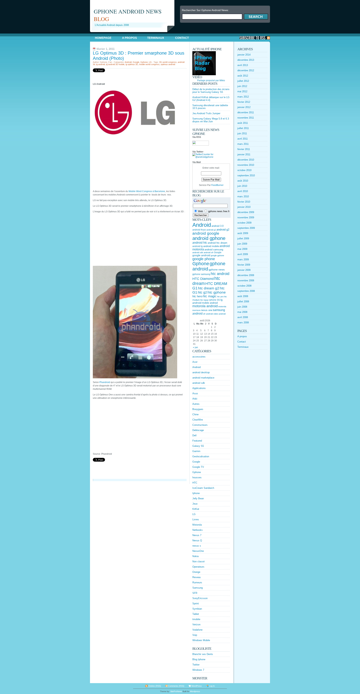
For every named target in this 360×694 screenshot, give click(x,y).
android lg (197, 246)
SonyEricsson (200, 598)
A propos (129, 37)
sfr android (208, 314)
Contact (182, 37)
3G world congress (168, 62)
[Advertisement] (134, 33)
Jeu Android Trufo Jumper (206, 113)
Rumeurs (197, 582)
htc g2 (202, 292)
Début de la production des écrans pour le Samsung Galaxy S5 (211, 90)
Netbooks (197, 530)
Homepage (103, 37)
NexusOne (198, 551)
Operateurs (198, 566)
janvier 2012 (243, 107)
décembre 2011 (245, 112)
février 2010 (243, 201)
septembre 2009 (246, 228)
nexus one (206, 310)
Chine (195, 414)
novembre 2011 (245, 117)
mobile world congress (149, 64)
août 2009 (242, 233)
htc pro (220, 296)
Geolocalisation (200, 456)
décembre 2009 (245, 212)
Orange (196, 572)
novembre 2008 (245, 280)
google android (201, 255)
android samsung (214, 249)
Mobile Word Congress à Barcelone (147, 191)
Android (128, 62)
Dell (194, 435)
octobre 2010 (244, 170)
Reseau (196, 577)
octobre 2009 (244, 222)
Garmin (196, 451)
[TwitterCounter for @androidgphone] (211, 157)
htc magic (210, 296)
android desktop (201, 372)
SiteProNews (176, 691)
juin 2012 (242, 86)
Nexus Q (197, 540)
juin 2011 (242, 133)
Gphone (144, 62)
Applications (199, 388)
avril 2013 (242, 65)
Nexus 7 (196, 535)
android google (205, 233)
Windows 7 (198, 669)
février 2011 (243, 149)
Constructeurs (200, 425)
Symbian (197, 608)
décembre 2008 (245, 275)
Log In (212, 686)
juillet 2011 (243, 128)
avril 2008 (242, 317)
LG (150, 62)
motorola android (205, 306)
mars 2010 (243, 196)
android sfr (208, 252)
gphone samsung (201, 274)
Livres (195, 519)
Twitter (196, 664)
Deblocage (198, 430)
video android (219, 314)
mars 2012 (243, 96)
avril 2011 (242, 138)
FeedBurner (217, 185)
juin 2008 (242, 306)
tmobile (196, 619)
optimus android (168, 64)
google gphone (217, 255)
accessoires (199, 356)
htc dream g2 (208, 288)
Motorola (197, 524)
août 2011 (242, 123)
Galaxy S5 (198, 446)
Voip (194, 635)
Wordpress (195, 691)
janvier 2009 (243, 270)
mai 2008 (242, 312)
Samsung (197, 587)
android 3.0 (218, 226)
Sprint (195, 603)
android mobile (211, 246)
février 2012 (243, 102)
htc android (220, 274)
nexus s (196, 545)
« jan (195, 347)
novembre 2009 (245, 217)
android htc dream (217, 242)
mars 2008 (243, 322)
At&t (194, 398)
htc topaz (204, 300)
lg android (100, 64)
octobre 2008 (244, 285)
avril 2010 (242, 191)
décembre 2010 (245, 159)
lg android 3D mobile (115, 64)
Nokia (195, 556)
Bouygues (197, 409)
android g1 (211, 230)
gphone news (217, 269)
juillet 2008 (243, 301)
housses (197, 477)
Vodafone (197, 629)
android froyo (199, 229)
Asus (195, 393)
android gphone (208, 238)
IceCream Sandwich (203, 488)
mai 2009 (242, 249)
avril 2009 (242, 254)
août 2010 (242, 180)
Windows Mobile (201, 640)
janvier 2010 (243, 207)
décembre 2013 (245, 60)
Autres (196, 404)
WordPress (196, 686)
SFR (194, 593)
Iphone (196, 493)
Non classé (198, 561)
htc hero (197, 296)
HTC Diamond (203, 279)
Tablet (195, 614)
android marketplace (203, 377)
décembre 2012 (245, 70)
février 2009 (243, 264)
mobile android (210, 302)
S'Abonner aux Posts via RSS (254, 37)
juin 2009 (242, 243)
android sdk (197, 252)
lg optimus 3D (132, 64)
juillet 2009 (243, 238)
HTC (194, 482)
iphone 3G (214, 300)
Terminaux (155, 37)
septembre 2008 (246, 291)
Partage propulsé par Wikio (211, 80)
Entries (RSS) (154, 686)
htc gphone (217, 292)
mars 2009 (243, 259)
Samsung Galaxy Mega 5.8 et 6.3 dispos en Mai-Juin (210, 120)
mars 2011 (243, 144)
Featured (197, 440)
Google (136, 62)
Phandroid (104, 382)
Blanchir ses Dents (202, 654)
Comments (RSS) (176, 686)
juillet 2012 (243, 81)
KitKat (195, 509)
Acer (194, 362)
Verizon (196, 624)
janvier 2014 (243, 54)
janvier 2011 (243, 154)
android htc (199, 242)
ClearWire (197, 419)
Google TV (198, 467)
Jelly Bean (198, 498)
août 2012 (242, 75)
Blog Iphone (198, 659)
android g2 (223, 229)
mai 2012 (242, 91)
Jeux (195, 503)
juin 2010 (242, 186)
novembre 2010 (245, 165)
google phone (203, 259)
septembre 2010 (246, 175)
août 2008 (242, 296)
